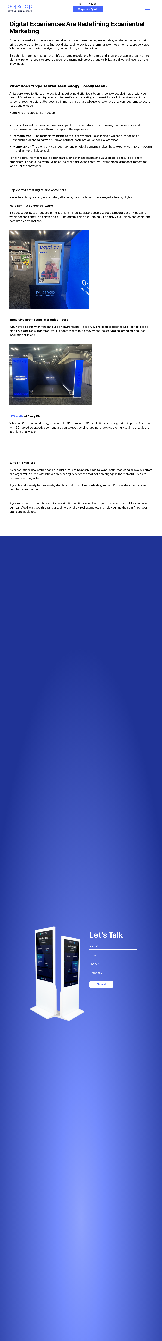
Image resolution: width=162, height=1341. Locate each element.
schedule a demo (132, 503)
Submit (101, 984)
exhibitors (20, 158)
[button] (147, 7)
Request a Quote (88, 9)
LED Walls (16, 416)
